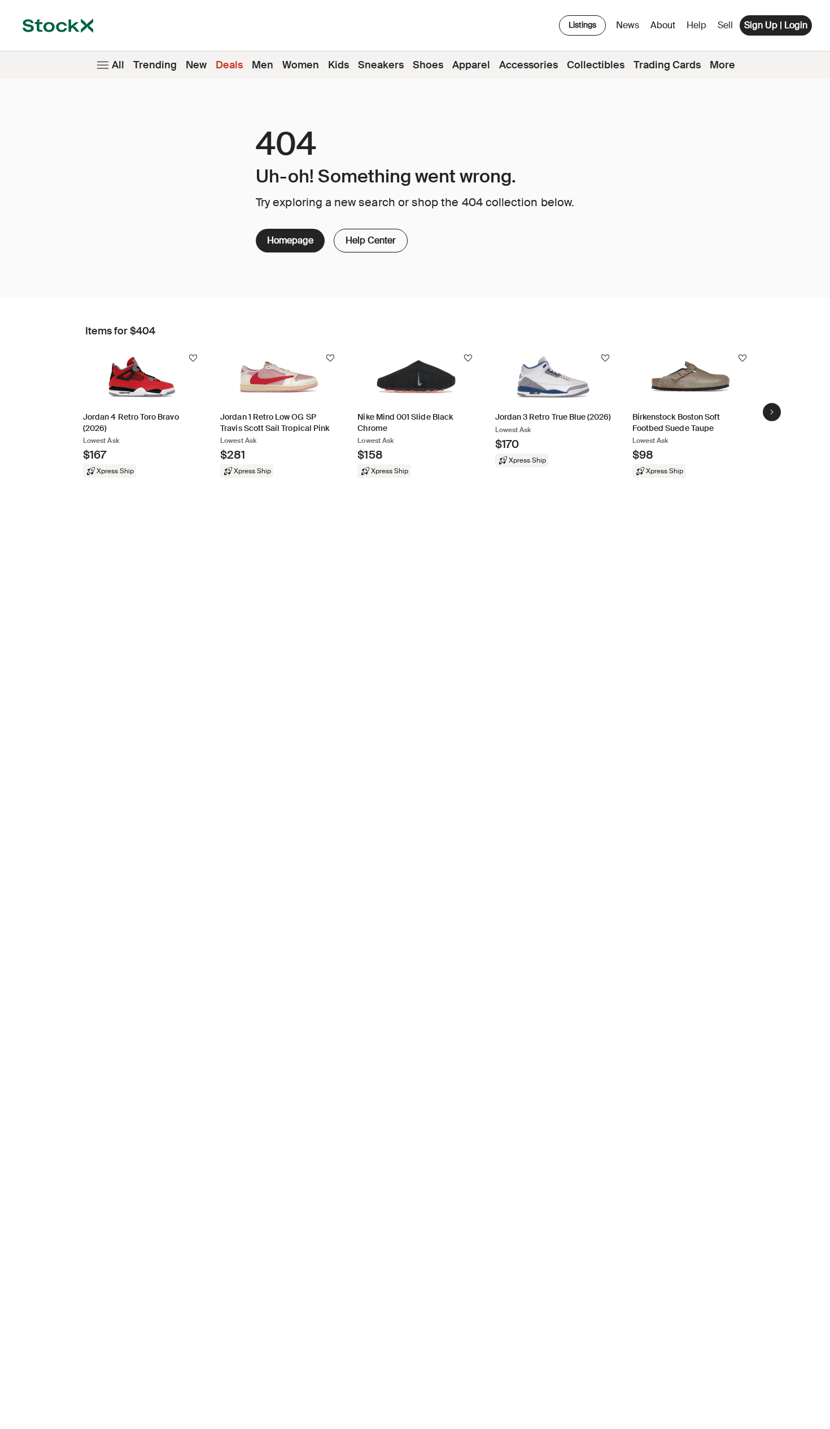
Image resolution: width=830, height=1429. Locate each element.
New (196, 65)
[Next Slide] (772, 412)
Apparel (471, 65)
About (665, 28)
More (722, 65)
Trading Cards (667, 65)
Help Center (370, 237)
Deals (229, 65)
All (118, 65)
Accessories (528, 65)
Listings (582, 25)
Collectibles (595, 65)
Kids (338, 65)
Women (300, 65)
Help (696, 25)
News (627, 25)
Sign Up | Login (775, 25)
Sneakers (381, 65)
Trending (155, 65)
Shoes (428, 65)
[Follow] (193, 358)
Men (262, 65)
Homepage (290, 240)
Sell (725, 25)
